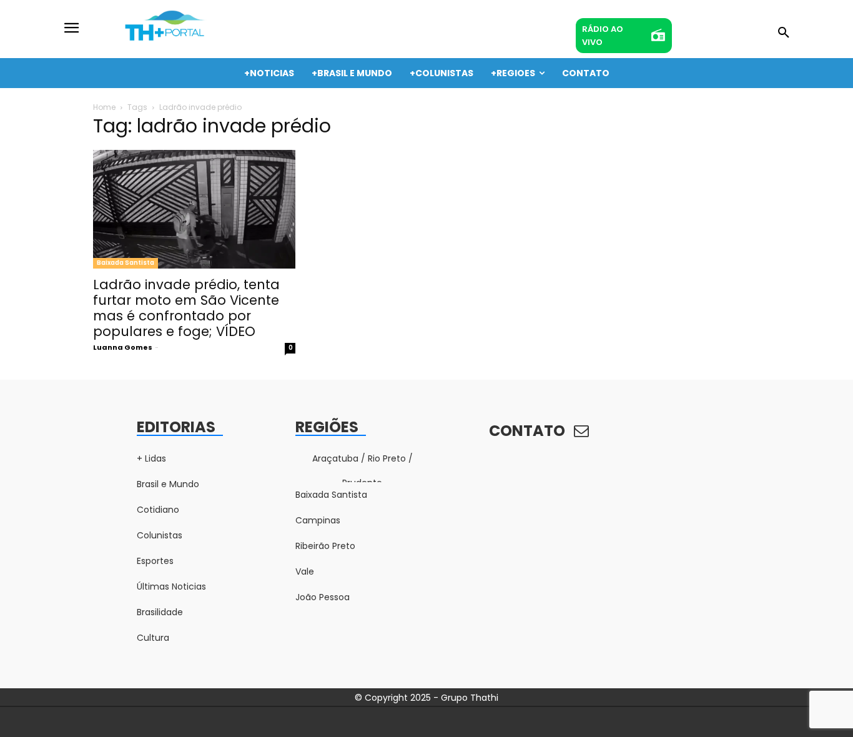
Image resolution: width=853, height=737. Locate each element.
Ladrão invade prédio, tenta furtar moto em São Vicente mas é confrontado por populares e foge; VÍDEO (186, 307)
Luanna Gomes (122, 347)
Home (104, 107)
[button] (784, 33)
